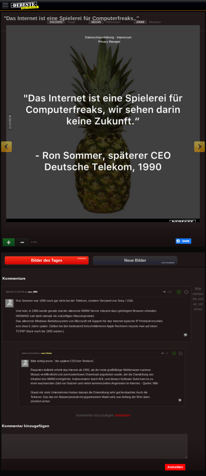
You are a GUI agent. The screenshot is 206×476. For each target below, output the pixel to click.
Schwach (22, 242)
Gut (9, 242)
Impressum (124, 37)
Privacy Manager (109, 41)
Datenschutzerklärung (99, 37)
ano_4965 (32, 292)
